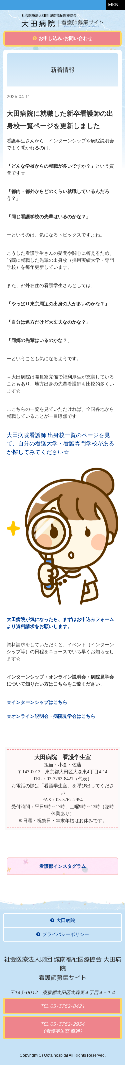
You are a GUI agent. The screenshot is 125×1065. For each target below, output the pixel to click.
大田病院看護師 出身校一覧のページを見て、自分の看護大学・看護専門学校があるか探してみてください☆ (60, 443)
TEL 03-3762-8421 (62, 1006)
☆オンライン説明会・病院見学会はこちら (51, 716)
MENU (115, 4)
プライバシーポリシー (65, 934)
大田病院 (65, 920)
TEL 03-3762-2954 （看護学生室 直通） (62, 1027)
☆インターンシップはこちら (37, 702)
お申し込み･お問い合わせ (65, 38)
